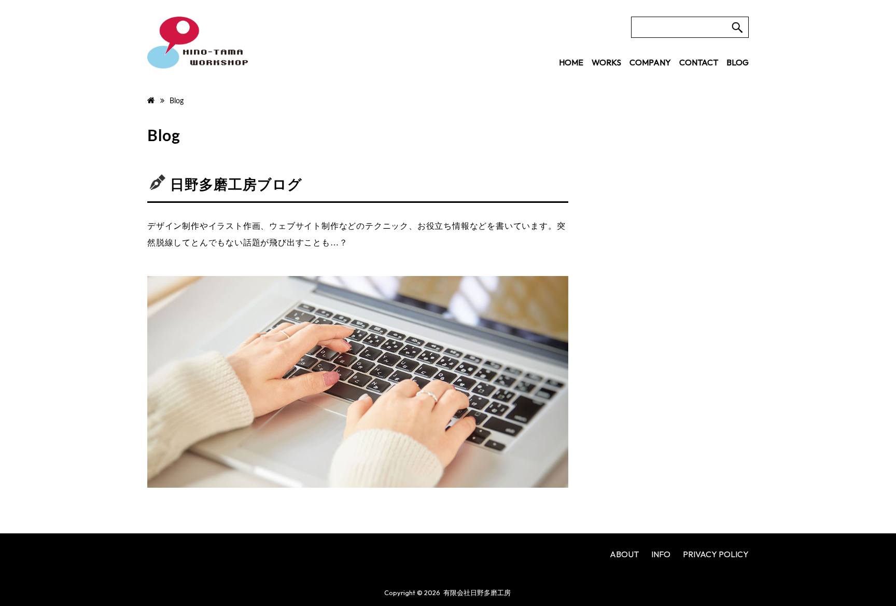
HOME (571, 62)
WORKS (606, 62)
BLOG (737, 62)
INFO (660, 554)
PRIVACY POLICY (716, 554)
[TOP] (151, 101)
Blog (163, 136)
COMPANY (650, 62)
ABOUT (624, 554)
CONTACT (698, 62)
